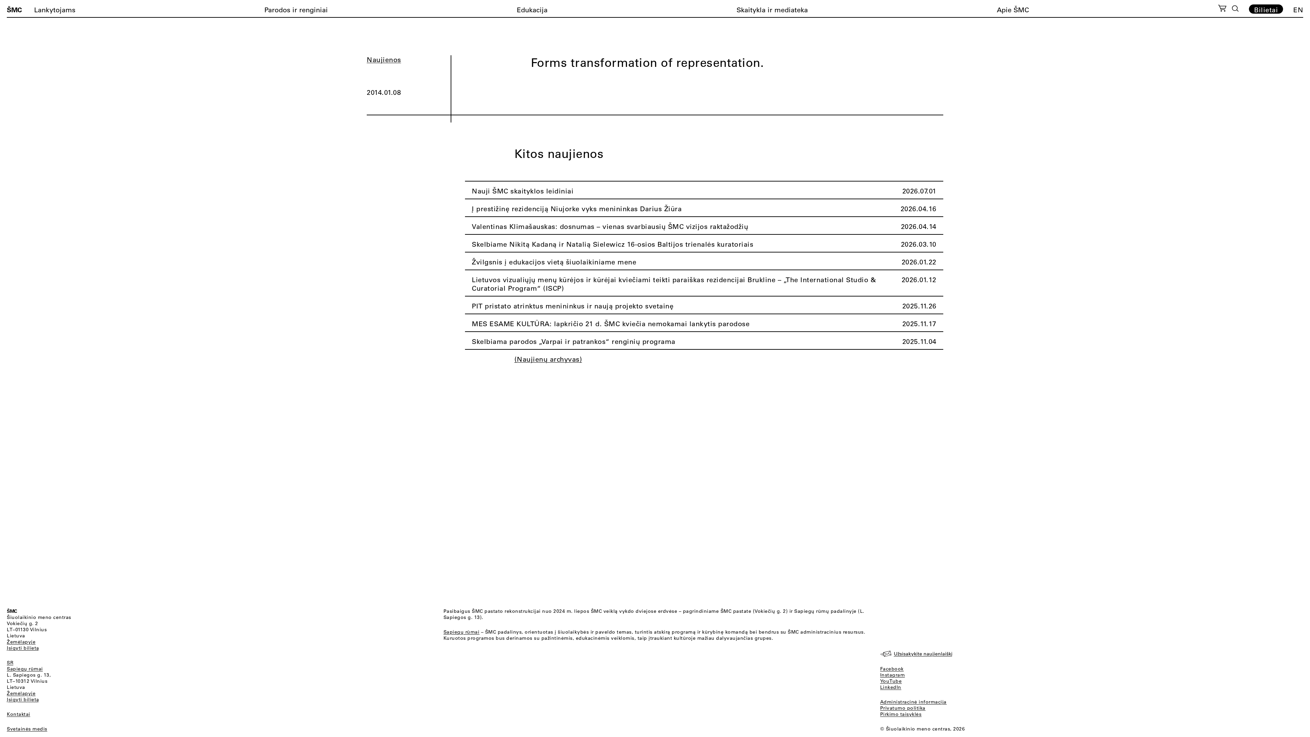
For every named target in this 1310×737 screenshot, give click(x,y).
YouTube (891, 681)
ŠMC (14, 9)
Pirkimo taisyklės (901, 714)
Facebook (892, 669)
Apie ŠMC (1013, 9)
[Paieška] (1235, 8)
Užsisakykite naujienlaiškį (923, 654)
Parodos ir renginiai (296, 9)
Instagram (892, 675)
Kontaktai (18, 714)
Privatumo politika (903, 708)
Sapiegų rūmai (25, 669)
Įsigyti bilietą (23, 648)
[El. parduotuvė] (1222, 9)
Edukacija (532, 9)
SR (10, 663)
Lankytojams (54, 9)
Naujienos (384, 59)
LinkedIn (890, 687)
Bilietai (1266, 9)
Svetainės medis (27, 729)
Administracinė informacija (913, 702)
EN (1298, 9)
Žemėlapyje (21, 642)
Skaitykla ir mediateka (772, 9)
